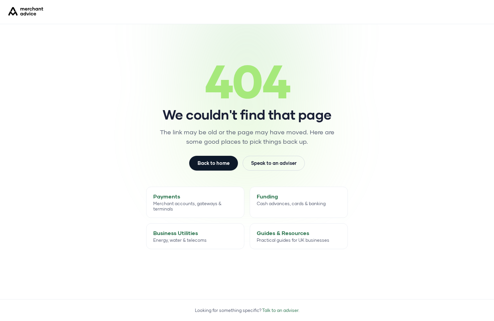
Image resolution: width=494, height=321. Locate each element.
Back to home (214, 163)
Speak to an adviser (273, 163)
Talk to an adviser (280, 310)
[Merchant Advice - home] (25, 11)
